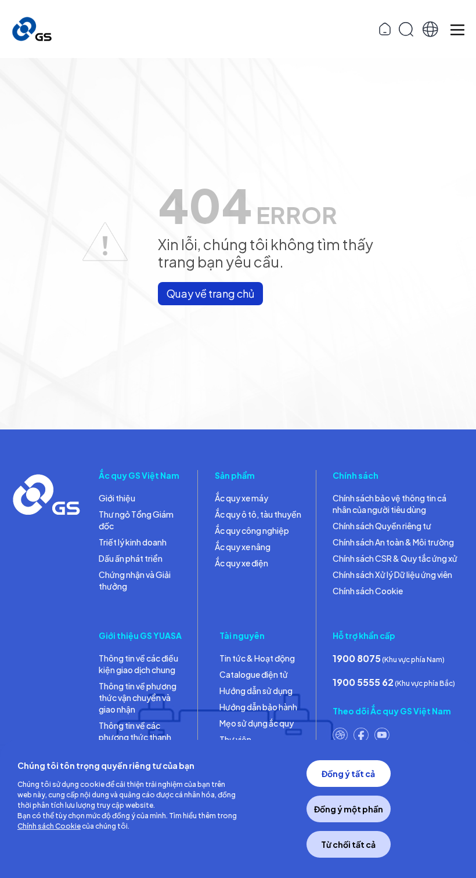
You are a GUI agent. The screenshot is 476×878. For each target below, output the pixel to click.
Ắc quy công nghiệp (252, 530)
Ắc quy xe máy (241, 498)
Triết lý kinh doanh (133, 542)
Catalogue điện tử (253, 674)
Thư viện (235, 739)
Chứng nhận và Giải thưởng (135, 580)
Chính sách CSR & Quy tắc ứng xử (395, 558)
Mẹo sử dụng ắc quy (256, 723)
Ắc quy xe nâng (243, 546)
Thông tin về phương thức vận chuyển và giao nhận (137, 697)
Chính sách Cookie (368, 591)
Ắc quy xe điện (241, 563)
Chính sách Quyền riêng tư (382, 526)
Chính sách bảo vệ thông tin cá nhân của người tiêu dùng (389, 504)
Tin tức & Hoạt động (257, 658)
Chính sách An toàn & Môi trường (393, 542)
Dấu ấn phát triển (131, 558)
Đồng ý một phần (348, 809)
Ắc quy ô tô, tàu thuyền (258, 514)
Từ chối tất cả (348, 844)
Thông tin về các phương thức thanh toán (135, 737)
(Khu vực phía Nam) (389, 658)
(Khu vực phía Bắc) (394, 682)
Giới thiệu (117, 498)
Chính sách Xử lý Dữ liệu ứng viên (392, 574)
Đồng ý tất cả (348, 773)
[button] (430, 29)
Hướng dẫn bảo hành (258, 707)
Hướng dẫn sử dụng (256, 690)
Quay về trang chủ (210, 293)
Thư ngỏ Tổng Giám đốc (136, 520)
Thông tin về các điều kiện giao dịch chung (138, 664)
